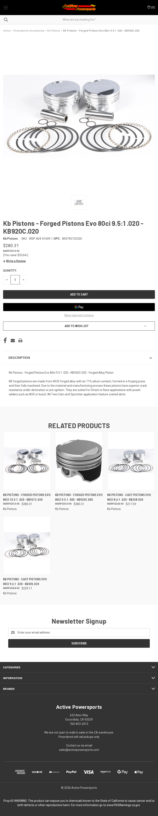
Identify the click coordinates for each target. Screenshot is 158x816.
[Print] (20, 340)
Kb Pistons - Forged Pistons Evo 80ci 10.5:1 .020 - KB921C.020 (27, 497)
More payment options (79, 315)
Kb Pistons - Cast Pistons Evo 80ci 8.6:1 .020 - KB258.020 (129, 497)
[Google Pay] (79, 307)
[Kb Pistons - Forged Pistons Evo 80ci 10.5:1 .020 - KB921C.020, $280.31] (27, 461)
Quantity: (10, 270)
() (153, 7)
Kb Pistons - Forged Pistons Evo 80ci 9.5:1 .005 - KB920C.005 (79, 497)
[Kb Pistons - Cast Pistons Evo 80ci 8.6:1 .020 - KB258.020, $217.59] (131, 461)
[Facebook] (5, 340)
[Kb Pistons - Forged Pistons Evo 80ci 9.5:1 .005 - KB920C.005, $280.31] (79, 461)
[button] (14, 261)
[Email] (13, 340)
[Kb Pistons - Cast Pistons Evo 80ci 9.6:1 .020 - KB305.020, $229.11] (27, 545)
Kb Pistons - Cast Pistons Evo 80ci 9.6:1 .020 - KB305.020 (25, 581)
